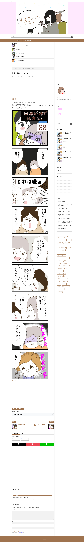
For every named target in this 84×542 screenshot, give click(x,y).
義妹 (59, 283)
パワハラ (60, 245)
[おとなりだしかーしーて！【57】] (59, 153)
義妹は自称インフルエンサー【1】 (22, 45)
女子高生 (60, 270)
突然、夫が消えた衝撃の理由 (63, 218)
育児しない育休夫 (61, 228)
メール (13, 525)
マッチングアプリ (62, 247)
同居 (28, 76)
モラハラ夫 (60, 260)
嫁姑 (64, 273)
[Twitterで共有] (19, 444)
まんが (26, 76)
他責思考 (60, 263)
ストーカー (60, 242)
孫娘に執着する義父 (61, 201)
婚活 (59, 273)
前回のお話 (14, 99)
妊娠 (66, 270)
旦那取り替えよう (61, 208)
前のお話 (17, 63)
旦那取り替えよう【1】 (20, 56)
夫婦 (65, 268)
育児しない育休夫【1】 (20, 60)
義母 (64, 283)
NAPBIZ (44, 539)
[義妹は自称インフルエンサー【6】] (14, 426)
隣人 (68, 286)
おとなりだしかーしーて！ (63, 182)
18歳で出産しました (62, 179)
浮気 (59, 281)
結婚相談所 (65, 281)
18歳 (59, 237)
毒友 (66, 278)
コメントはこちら (19, 408)
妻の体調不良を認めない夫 (63, 193)
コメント (13, 509)
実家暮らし (60, 278)
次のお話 (35, 63)
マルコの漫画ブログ (27, 40)
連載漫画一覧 (19, 40)
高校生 (60, 291)
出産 (59, 265)
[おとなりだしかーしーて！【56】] (59, 159)
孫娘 (69, 276)
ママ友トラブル (61, 250)
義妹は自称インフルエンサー (63, 225)
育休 (59, 286)
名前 (13, 521)
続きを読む (14, 380)
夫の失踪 (60, 268)
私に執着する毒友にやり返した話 (64, 214)
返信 (50, 500)
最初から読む (14, 98)
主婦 (65, 260)
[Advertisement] (33, 86)
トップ (13, 40)
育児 (63, 286)
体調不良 (66, 263)
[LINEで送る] (47, 444)
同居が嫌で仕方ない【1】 (20, 49)
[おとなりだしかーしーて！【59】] (59, 140)
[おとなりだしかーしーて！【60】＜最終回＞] (59, 134)
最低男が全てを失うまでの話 (63, 211)
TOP (26, 63)
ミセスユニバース (61, 255)
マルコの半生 (61, 252)
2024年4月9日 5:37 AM (17, 495)
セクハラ (66, 242)
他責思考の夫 (60, 187)
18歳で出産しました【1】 (20, 53)
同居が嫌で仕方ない (21, 76)
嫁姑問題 (31, 76)
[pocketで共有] (33, 444)
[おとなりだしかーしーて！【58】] (59, 147)
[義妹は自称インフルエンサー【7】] (51, 426)
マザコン (66, 245)
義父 (69, 283)
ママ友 (69, 247)
